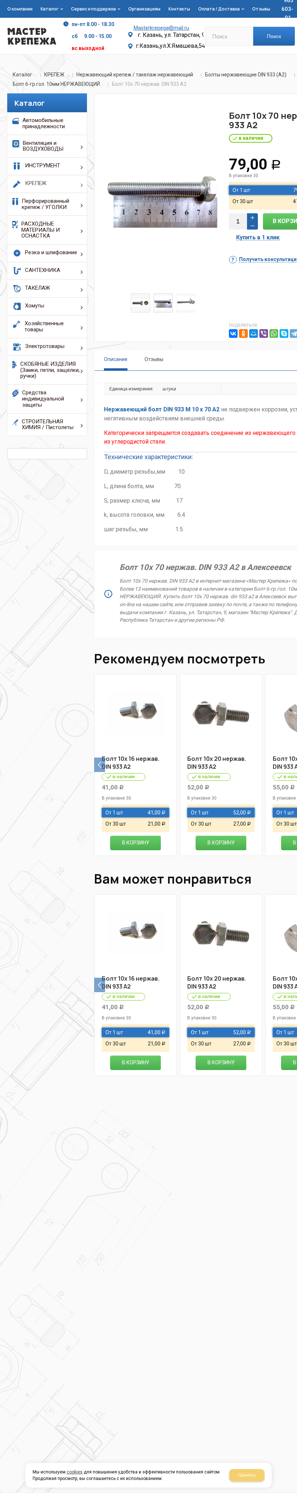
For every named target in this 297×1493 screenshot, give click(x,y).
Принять (247, 1475)
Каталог (22, 74)
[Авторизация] (293, 3)
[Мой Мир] (253, 333)
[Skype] (284, 333)
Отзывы (154, 359)
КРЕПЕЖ (54, 74)
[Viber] (263, 333)
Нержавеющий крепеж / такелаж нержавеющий (134, 74)
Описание (115, 359)
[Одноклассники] (243, 333)
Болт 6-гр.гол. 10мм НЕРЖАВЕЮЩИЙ (56, 84)
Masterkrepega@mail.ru (161, 28)
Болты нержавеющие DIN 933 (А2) (245, 74)
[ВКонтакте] (233, 333)
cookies (75, 1472)
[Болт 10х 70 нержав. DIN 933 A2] (163, 199)
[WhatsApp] (273, 333)
